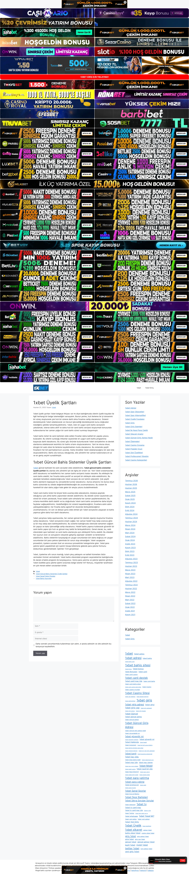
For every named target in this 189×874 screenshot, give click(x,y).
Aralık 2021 (130, 611)
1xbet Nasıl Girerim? (132, 772)
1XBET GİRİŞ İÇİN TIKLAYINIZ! (94, 77)
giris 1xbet (130, 836)
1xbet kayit (130, 753)
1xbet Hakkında (132, 742)
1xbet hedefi (143, 742)
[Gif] (94, 184)
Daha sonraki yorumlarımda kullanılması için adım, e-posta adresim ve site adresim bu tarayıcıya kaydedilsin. (73, 645)
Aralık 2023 (130, 544)
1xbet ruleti (143, 785)
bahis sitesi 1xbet (132, 833)
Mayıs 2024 (130, 525)
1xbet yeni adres (131, 819)
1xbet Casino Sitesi (137, 693)
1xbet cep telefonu (130, 696)
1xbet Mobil (145, 765)
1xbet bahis (147, 658)
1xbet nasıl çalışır (145, 772)
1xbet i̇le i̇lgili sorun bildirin (144, 745)
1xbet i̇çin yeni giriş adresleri (147, 751)
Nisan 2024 (130, 529)
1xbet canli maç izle (133, 681)
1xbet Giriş (149, 388)
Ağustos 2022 (131, 581)
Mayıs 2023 (130, 570)
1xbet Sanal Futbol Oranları (45, 576)
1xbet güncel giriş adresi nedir (135, 731)
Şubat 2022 (130, 603)
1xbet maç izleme (146, 762)
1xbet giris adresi (134, 704)
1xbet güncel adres (133, 717)
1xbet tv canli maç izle (134, 810)
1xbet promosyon (132, 785)
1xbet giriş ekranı (130, 711)
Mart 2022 (129, 600)
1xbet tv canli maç (133, 807)
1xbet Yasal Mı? (146, 816)
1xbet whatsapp (131, 816)
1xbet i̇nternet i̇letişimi (131, 751)
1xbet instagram (130, 745)
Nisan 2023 (130, 574)
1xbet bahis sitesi (137, 665)
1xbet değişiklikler (130, 701)
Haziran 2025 (131, 488)
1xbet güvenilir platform (131, 739)
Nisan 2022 (130, 596)
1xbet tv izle (147, 810)
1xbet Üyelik (133, 825)
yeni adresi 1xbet (146, 849)
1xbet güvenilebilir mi (132, 733)
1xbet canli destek (136, 677)
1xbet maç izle (131, 762)
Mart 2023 (129, 577)
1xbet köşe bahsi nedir (133, 760)
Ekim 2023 (129, 551)
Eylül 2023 (129, 555)
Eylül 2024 (129, 510)
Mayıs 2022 (130, 592)
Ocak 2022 (130, 607)
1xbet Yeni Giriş (132, 822)
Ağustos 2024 (131, 514)
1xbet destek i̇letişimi (142, 696)
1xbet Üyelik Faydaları (134, 419)
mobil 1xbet (142, 845)
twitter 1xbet (132, 848)
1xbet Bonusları (131, 672)
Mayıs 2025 (130, 492)
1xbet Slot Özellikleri (134, 453)
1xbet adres (139, 654)
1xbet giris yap (132, 707)
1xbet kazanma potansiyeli (144, 754)
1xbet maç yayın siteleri (131, 766)
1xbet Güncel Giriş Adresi (136, 725)
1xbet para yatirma (137, 778)
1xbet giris (144, 700)
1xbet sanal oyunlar (130, 788)
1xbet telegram (130, 804)
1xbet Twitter (129, 813)
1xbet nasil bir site (145, 769)
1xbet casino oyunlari (132, 689)
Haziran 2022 (131, 588)
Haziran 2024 (131, 522)
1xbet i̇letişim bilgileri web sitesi (134, 748)
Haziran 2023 (131, 566)
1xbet (139, 388)
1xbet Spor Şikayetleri (134, 412)
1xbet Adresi (130, 408)
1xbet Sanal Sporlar (135, 790)
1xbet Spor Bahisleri (136, 797)
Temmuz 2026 (131, 481)
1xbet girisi (149, 705)
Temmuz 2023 (131, 562)
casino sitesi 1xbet (148, 833)
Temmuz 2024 (131, 518)
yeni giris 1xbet (132, 851)
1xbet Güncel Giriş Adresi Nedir (139, 438)
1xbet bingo (128, 669)
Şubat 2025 (130, 495)
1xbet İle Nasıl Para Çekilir (136, 430)
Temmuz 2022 (131, 585)
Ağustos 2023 (131, 559)
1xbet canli (142, 672)
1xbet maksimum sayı (148, 760)
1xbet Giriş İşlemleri (133, 427)
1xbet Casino (146, 687)
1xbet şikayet (133, 829)
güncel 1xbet (130, 842)
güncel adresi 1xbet (146, 842)
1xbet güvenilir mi (134, 736)
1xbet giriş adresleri (146, 708)
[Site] (47, 133)
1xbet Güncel (131, 713)
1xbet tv (142, 804)
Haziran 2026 (131, 484)
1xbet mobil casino (130, 769)
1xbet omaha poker (144, 775)
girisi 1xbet (129, 839)
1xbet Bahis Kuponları (44, 578)
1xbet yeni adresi (144, 819)
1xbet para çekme (134, 781)
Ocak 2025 (130, 499)
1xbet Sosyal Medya (132, 794)
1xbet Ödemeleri (132, 441)
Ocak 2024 (130, 540)
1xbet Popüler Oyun (133, 449)
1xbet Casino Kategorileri (136, 460)
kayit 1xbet (130, 845)
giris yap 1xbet (140, 839)
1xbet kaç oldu (132, 757)
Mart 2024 (129, 533)
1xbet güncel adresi (132, 719)
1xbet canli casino (131, 674)
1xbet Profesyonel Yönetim (137, 456)
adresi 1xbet (147, 830)
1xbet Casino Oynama (134, 445)
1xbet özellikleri (146, 826)
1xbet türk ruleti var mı (141, 813)
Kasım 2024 (130, 503)
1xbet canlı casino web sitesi (133, 687)
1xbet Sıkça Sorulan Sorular (139, 800)
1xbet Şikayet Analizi (134, 434)
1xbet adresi (133, 658)
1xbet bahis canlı (130, 661)
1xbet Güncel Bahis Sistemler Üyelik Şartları (51, 574)
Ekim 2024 (129, 507)
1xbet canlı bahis (149, 681)
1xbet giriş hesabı (141, 711)
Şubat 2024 (130, 536)
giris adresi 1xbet (143, 836)
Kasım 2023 (130, 548)
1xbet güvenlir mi (146, 739)
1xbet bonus (138, 669)
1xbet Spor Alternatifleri (135, 415)
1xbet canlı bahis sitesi (133, 684)
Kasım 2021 (130, 615)
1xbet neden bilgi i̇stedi (131, 775)
